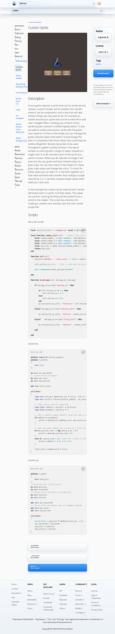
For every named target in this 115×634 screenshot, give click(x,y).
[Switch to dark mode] (99, 3)
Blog (29, 595)
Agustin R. (103, 37)
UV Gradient (18, 117)
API (60, 591)
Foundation (16, 593)
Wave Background (18, 139)
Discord (78, 591)
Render (18, 166)
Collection (18, 33)
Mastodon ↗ (80, 604)
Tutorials (63, 604)
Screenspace (18, 92)
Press (29, 608)
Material (18, 56)
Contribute (47, 602)
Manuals (63, 599)
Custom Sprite (18, 68)
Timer (17, 185)
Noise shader (18, 76)
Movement (18, 154)
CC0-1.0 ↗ (104, 52)
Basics (18, 29)
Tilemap (18, 181)
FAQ (13, 597)
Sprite (17, 177)
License (94, 591)
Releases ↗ (32, 604)
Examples (63, 595)
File (16, 45)
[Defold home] (14, 3)
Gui (16, 49)
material (98, 64)
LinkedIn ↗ (79, 599)
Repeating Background (18, 85)
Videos (62, 608)
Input (17, 52)
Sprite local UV (18, 101)
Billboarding (18, 60)
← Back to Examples (34, 22)
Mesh (17, 147)
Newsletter (32, 599)
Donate (46, 598)
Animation (18, 26)
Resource (18, 169)
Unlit (18, 109)
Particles (18, 158)
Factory (18, 41)
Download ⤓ (103, 73)
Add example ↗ (103, 103)
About (14, 584)
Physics (18, 162)
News (29, 591)
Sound (17, 173)
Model (17, 150)
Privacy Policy (97, 609)
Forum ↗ (79, 595)
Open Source (49, 594)
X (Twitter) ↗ (80, 612)
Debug (18, 37)
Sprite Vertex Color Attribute (18, 128)
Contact (15, 588)
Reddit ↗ (79, 608)
